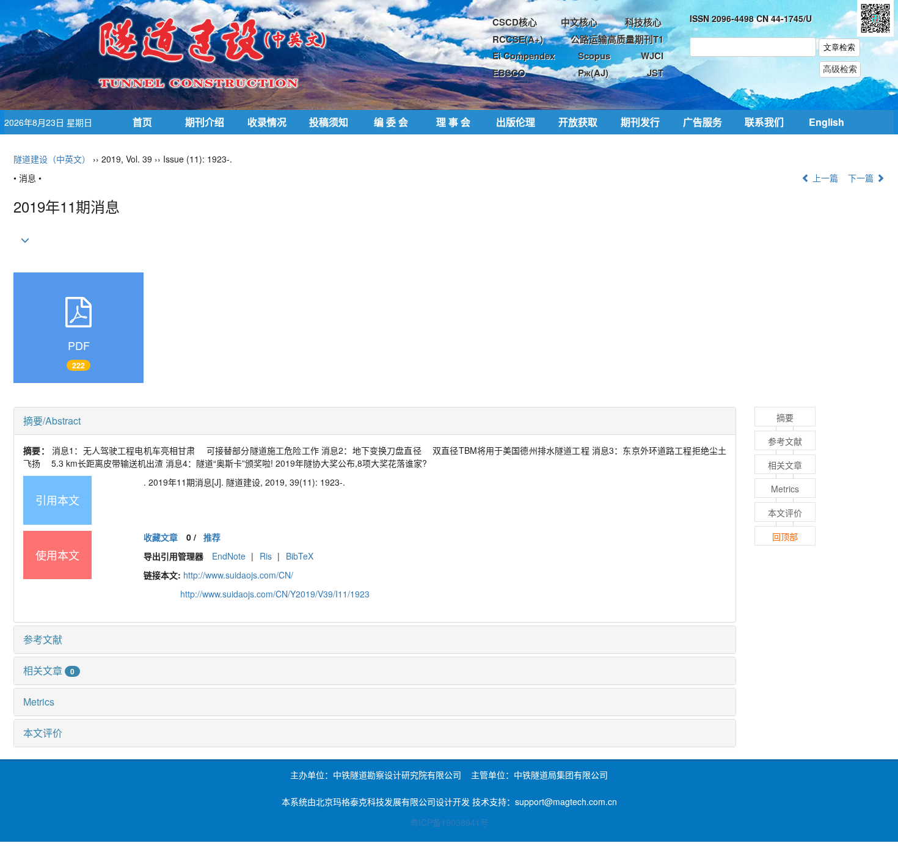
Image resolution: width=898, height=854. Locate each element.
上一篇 (824, 178)
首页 (142, 122)
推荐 (212, 537)
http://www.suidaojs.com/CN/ (238, 575)
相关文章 (49, 670)
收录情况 (267, 122)
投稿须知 (328, 122)
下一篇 (862, 178)
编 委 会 (391, 122)
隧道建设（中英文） (51, 159)
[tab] (375, 420)
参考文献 (42, 639)
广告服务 (702, 122)
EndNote (229, 556)
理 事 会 (453, 122)
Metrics (38, 702)
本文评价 (42, 733)
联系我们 (764, 122)
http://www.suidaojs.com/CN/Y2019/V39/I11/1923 (275, 594)
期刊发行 (640, 122)
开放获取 (577, 122)
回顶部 (785, 536)
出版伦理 (515, 122)
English (826, 122)
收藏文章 (161, 537)
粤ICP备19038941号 (449, 822)
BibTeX (299, 556)
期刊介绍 (204, 122)
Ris (266, 556)
